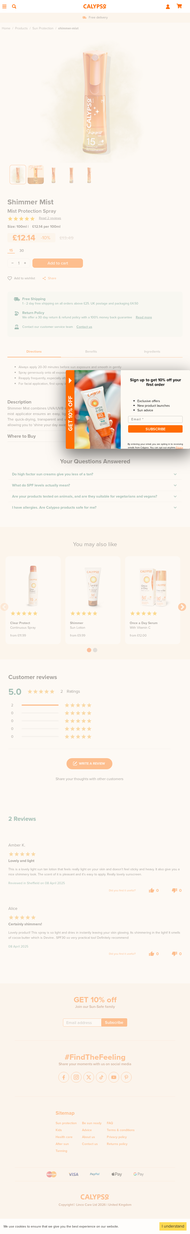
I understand (173, 1226)
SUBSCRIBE (155, 429)
